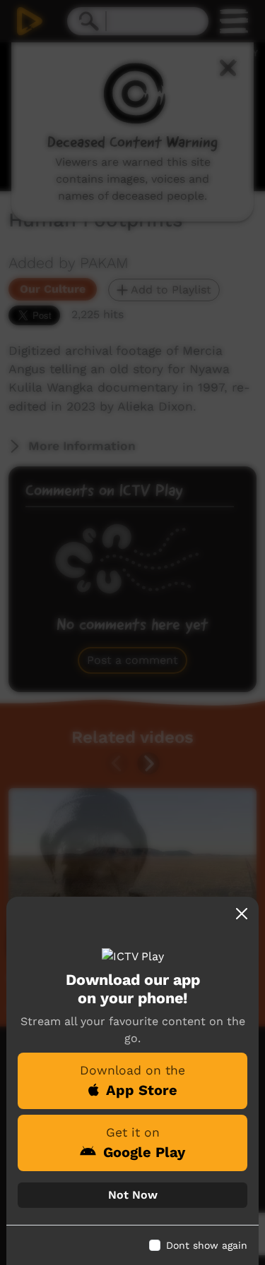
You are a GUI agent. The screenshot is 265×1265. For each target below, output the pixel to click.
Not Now (133, 1195)
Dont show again (206, 1245)
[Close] (241, 913)
